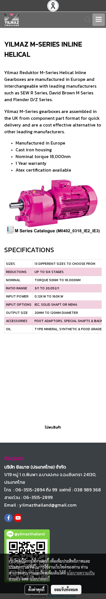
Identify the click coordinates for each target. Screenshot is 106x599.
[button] (86, 20)
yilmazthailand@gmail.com (48, 505)
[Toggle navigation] (98, 20)
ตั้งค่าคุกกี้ (36, 589)
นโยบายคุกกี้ (40, 578)
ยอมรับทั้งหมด (66, 589)
